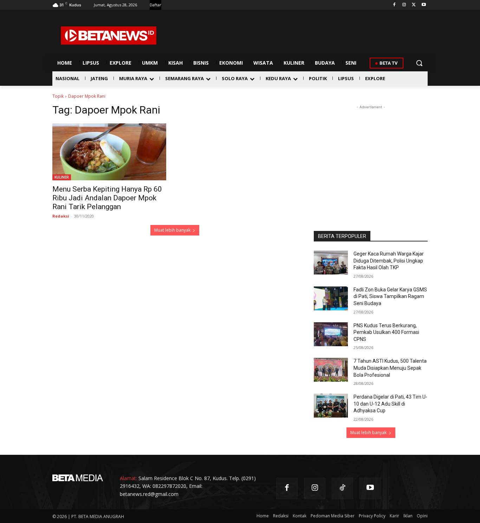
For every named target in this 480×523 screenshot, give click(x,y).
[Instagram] (404, 5)
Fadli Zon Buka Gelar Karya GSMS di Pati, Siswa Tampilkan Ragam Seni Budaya (390, 296)
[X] (414, 5)
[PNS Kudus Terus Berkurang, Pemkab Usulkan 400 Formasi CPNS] (331, 334)
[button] (419, 62)
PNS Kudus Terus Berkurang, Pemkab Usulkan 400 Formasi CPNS (386, 332)
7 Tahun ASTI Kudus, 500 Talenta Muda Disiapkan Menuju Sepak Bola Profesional (390, 367)
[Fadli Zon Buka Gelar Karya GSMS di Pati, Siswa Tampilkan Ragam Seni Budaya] (331, 298)
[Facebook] (394, 5)
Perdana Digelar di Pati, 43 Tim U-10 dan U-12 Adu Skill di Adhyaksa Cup (390, 403)
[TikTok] (342, 488)
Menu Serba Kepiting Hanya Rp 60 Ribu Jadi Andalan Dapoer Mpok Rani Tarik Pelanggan (107, 198)
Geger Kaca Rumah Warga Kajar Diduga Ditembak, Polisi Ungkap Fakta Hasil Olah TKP (388, 260)
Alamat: (128, 478)
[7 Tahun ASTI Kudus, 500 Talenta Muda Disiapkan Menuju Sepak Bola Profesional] (331, 370)
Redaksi (60, 216)
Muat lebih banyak (172, 230)
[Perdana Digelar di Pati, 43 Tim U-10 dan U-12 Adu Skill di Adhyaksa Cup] (331, 406)
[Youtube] (424, 5)
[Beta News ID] (108, 35)
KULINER (61, 177)
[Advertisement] (370, 155)
